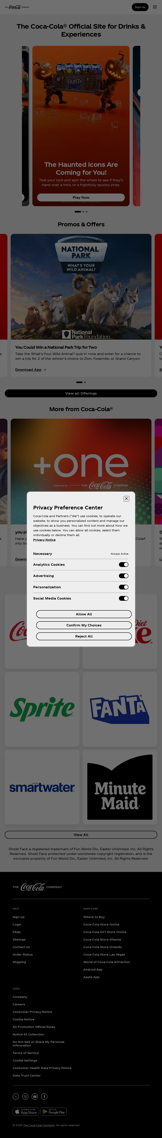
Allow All (84, 614)
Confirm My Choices (84, 625)
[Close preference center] (126, 498)
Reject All (84, 636)
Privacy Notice (44, 539)
